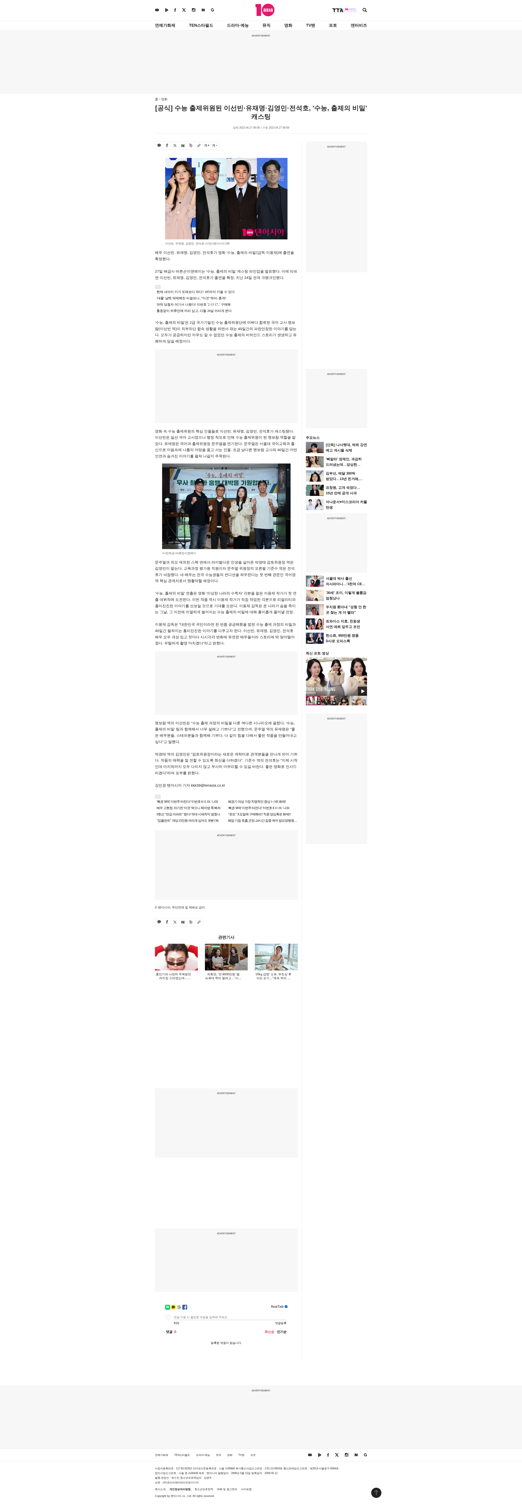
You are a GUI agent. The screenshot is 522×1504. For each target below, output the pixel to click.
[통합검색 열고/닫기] (365, 10)
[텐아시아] (264, 10)
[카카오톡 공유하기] (159, 146)
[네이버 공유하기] (183, 146)
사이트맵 (246, 1489)
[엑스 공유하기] (175, 146)
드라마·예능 (238, 25)
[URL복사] (199, 146)
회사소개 (160, 1489)
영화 (288, 25)
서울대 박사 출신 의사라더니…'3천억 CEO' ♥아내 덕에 (345, 584)
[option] (336, 676)
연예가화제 (165, 25)
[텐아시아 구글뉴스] (212, 10)
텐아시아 (176, 1495)
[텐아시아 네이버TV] (166, 10)
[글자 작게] (215, 146)
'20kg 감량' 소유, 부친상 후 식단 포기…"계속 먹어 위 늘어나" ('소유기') (273, 978)
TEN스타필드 (201, 25)
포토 (333, 25)
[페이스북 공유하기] (167, 146)
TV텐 (310, 25)
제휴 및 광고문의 (227, 1489)
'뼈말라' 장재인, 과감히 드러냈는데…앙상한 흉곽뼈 (344, 464)
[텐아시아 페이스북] (175, 10)
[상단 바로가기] (376, 1493)
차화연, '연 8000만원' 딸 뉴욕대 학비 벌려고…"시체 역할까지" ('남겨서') (223, 978)
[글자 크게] (207, 146)
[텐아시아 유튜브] (157, 10)
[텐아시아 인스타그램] (194, 10)
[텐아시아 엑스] (184, 10)
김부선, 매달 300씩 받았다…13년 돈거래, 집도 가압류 (342, 478)
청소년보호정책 (204, 1489)
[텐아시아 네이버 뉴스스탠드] (203, 10)
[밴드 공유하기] (191, 146)
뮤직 (266, 25)
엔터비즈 (359, 25)
